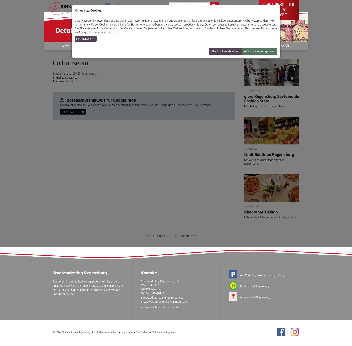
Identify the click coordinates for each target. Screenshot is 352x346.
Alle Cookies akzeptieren (259, 51)
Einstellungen (83, 38)
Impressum (110, 32)
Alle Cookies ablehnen (225, 51)
